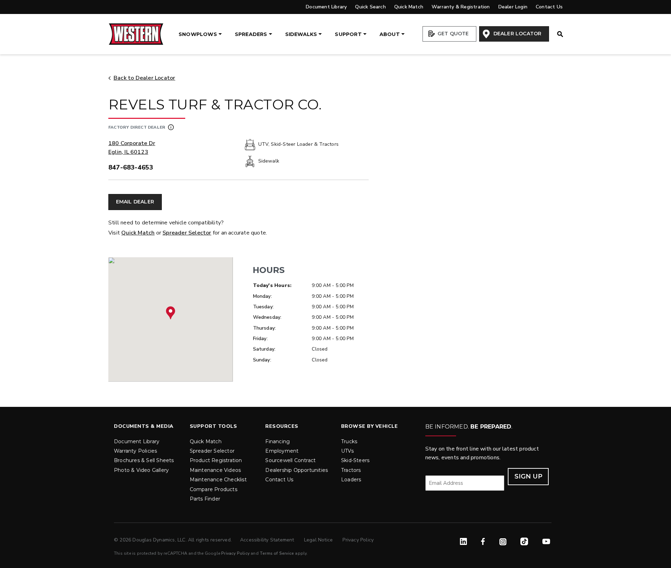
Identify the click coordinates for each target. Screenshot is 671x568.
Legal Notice (319, 540)
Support (348, 34)
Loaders (351, 479)
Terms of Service (277, 553)
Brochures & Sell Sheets (144, 460)
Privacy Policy (358, 540)
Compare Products (213, 489)
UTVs (347, 451)
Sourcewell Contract (290, 460)
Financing (277, 441)
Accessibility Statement (268, 540)
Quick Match (408, 6)
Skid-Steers (355, 460)
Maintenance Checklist (218, 479)
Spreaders (251, 34)
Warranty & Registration (461, 6)
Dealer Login (512, 6)
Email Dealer (135, 202)
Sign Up (528, 476)
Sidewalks (301, 34)
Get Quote (452, 33)
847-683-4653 (130, 167)
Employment (281, 451)
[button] (170, 312)
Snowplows (198, 34)
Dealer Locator (516, 33)
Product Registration (216, 460)
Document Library (326, 6)
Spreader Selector (187, 233)
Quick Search (370, 6)
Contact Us (549, 6)
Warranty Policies (135, 451)
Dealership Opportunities (296, 470)
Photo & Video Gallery (141, 470)
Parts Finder (205, 499)
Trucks (349, 441)
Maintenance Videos (215, 470)
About (390, 34)
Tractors (351, 470)
